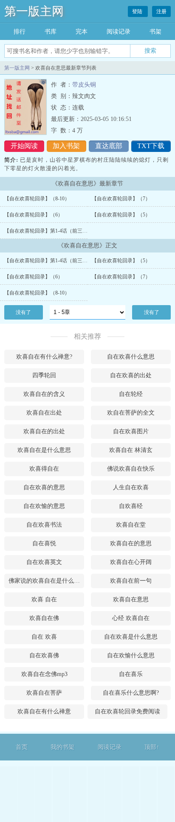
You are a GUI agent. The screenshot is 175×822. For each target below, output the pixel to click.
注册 (161, 11)
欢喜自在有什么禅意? (44, 356)
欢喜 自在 (44, 599)
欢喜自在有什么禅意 (44, 711)
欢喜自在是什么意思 (44, 450)
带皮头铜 (84, 84)
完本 (82, 31)
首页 (22, 747)
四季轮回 (44, 375)
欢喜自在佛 (44, 618)
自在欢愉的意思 (44, 506)
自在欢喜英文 (44, 562)
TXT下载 (150, 145)
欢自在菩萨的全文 (131, 413)
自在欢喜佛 (44, 655)
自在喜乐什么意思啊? (131, 693)
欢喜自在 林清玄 (130, 450)
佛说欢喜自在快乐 (131, 469)
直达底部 (108, 145)
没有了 (23, 312)
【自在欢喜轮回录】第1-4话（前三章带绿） (53, 231)
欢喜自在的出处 (44, 431)
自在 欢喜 (44, 637)
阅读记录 (118, 31)
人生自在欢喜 (131, 487)
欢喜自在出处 (44, 413)
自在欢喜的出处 (131, 375)
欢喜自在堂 (131, 525)
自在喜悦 (44, 543)
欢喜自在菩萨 (44, 693)
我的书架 (62, 747)
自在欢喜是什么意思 (131, 637)
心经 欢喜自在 (131, 618)
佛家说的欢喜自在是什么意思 (46, 581)
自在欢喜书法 (44, 525)
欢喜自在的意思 (131, 543)
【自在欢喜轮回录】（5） (121, 215)
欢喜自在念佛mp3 (44, 674)
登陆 (138, 11)
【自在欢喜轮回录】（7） (121, 199)
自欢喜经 (131, 506)
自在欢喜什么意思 (131, 356)
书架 (155, 31)
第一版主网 (34, 11)
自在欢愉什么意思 (131, 655)
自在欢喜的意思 (44, 487)
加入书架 (66, 145)
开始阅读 (24, 145)
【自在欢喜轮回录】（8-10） (37, 199)
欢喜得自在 (44, 469)
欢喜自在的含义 (44, 394)
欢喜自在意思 (131, 599)
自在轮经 (131, 394)
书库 (50, 31)
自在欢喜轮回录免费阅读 (127, 711)
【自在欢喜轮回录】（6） (33, 215)
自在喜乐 (131, 674)
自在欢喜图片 (131, 431)
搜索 (150, 50)
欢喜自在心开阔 (131, 562)
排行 (19, 31)
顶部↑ (151, 747)
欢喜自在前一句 (131, 581)
